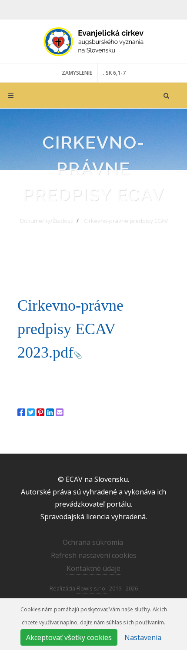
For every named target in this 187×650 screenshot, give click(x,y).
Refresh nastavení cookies (94, 555)
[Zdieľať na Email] (59, 412)
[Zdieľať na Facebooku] (21, 412)
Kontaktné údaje (93, 568)
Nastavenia (142, 637)
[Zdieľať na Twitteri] (31, 412)
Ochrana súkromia (93, 542)
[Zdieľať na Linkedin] (50, 412)
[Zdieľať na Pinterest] (40, 412)
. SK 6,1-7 (114, 72)
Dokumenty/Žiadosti (46, 220)
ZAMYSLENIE (77, 72)
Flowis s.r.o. (92, 588)
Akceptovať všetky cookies (69, 637)
